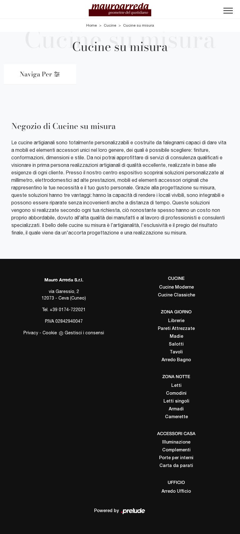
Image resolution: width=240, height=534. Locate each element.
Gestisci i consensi (84, 332)
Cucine (110, 25)
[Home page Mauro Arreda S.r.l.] (120, 9)
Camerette (176, 417)
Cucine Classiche (176, 295)
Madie (176, 337)
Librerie (176, 321)
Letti (176, 386)
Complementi (176, 450)
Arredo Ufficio (176, 492)
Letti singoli (176, 401)
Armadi (176, 409)
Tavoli (176, 352)
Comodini (176, 394)
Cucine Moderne (176, 287)
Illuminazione (176, 442)
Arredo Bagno (176, 360)
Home (91, 25)
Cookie (49, 332)
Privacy (30, 332)
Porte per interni (176, 458)
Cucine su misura (138, 25)
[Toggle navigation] (228, 12)
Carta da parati (176, 466)
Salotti (176, 344)
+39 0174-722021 (68, 309)
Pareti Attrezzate (176, 329)
